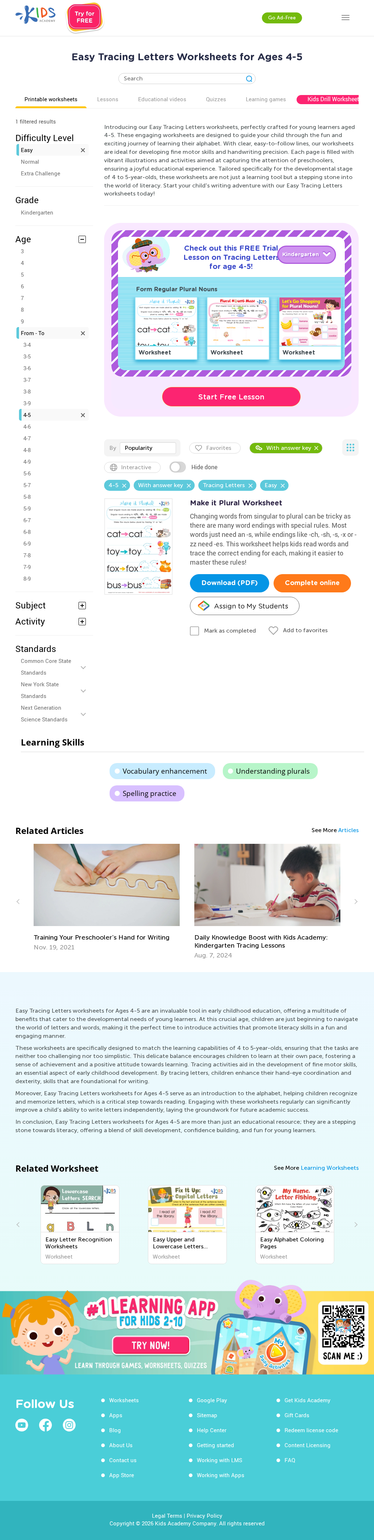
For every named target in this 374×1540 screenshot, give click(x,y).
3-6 (27, 368)
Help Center (211, 1430)
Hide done (204, 467)
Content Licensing (308, 1445)
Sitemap (207, 1415)
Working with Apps (220, 1475)
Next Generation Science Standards (44, 713)
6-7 (27, 520)
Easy (27, 149)
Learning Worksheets (330, 1167)
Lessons (107, 99)
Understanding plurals (273, 771)
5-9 (27, 508)
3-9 (27, 403)
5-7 (27, 485)
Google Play (212, 1400)
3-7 (27, 379)
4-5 (27, 414)
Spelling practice (149, 793)
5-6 (27, 473)
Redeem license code (311, 1430)
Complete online (312, 583)
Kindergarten (37, 212)
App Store (121, 1475)
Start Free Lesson (231, 396)
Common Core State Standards (46, 666)
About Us (121, 1445)
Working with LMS (219, 1460)
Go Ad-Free (282, 18)
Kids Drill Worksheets (335, 99)
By (112, 447)
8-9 (27, 578)
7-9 (27, 566)
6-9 (27, 543)
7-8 (27, 555)
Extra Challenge (40, 173)
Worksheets (124, 1400)
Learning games (266, 99)
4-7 (27, 438)
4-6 (27, 426)
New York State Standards (40, 689)
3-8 (27, 391)
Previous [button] (19, 901)
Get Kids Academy (308, 1400)
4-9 (27, 461)
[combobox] (148, 448)
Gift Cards (297, 1415)
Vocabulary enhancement (165, 771)
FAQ (290, 1460)
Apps (115, 1415)
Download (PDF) (229, 583)
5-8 (27, 496)
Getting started (215, 1445)
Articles (348, 830)
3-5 (27, 356)
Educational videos (162, 99)
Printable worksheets (50, 99)
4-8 (27, 450)
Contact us (123, 1460)
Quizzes (216, 99)
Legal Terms (167, 1515)
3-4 (27, 344)
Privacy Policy (204, 1515)
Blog (115, 1430)
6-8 (27, 531)
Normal (30, 161)
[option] (107, 897)
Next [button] (355, 901)
